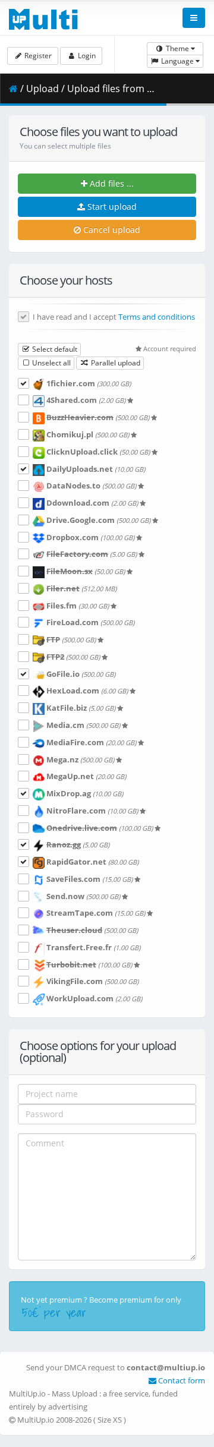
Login (86, 56)
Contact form (180, 1380)
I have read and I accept (114, 317)
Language (177, 61)
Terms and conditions (156, 316)
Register (37, 56)
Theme (177, 48)
